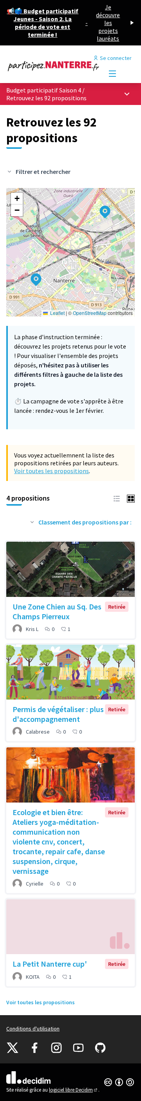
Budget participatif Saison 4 (43, 90)
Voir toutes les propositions (51, 471)
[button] (100, 206)
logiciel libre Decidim (73, 1090)
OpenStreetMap (90, 312)
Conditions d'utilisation (33, 1028)
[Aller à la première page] (53, 65)
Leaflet (57, 312)
